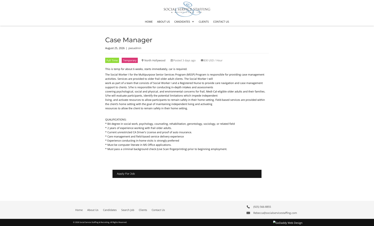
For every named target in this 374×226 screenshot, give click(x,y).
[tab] (187, 174)
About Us (92, 210)
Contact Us (158, 210)
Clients (143, 210)
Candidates (110, 210)
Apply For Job (126, 173)
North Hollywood (154, 60)
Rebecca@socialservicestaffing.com (275, 213)
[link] (149, 22)
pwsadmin (134, 48)
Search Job (127, 210)
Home (79, 210)
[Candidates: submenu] (193, 22)
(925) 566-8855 (262, 206)
